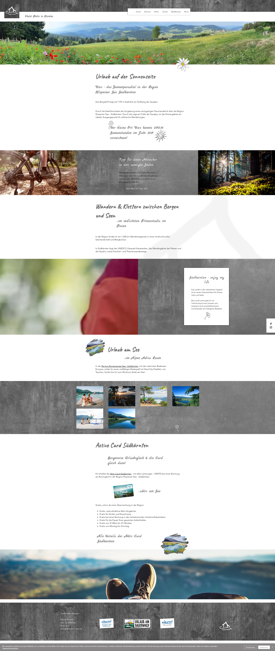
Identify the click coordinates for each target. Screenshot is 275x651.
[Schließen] (272, 647)
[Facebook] (270, 323)
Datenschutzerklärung (10, 648)
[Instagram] (270, 327)
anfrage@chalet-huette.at (71, 629)
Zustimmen (264, 647)
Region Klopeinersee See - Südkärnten (120, 366)
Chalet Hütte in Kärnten (39, 16)
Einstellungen (250, 647)
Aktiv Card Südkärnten (120, 473)
